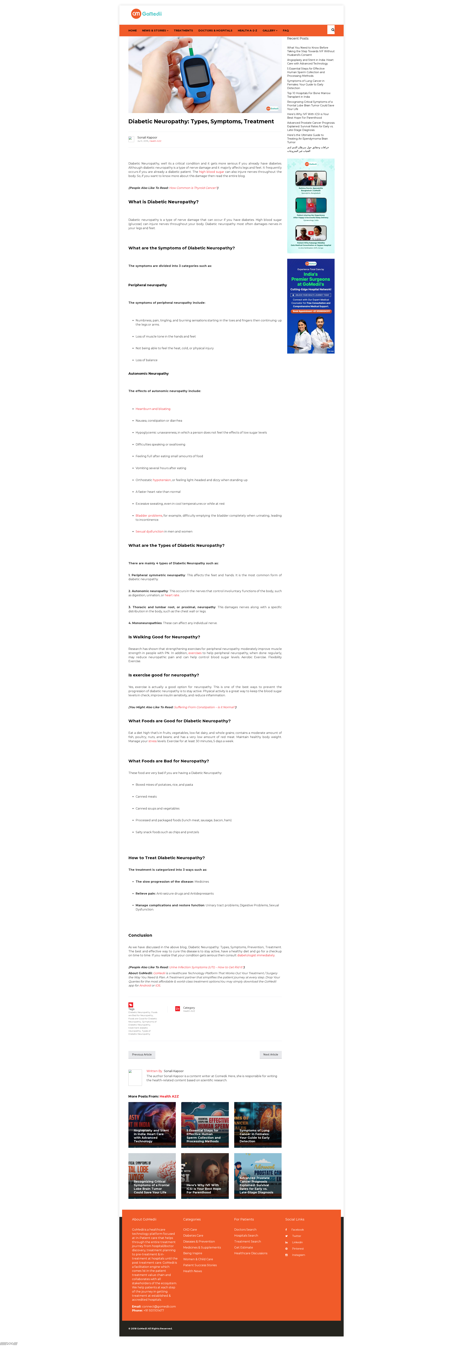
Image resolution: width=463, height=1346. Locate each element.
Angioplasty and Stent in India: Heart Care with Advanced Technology (151, 1136)
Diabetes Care (193, 1235)
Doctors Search (245, 1229)
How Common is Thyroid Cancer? (193, 188)
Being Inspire (192, 1253)
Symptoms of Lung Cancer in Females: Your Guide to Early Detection (255, 1136)
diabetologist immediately (256, 955)
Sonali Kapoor (147, 137)
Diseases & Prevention (199, 1241)
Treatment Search (247, 1241)
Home (132, 30)
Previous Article (142, 1054)
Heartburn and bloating (153, 409)
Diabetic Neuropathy (139, 1012)
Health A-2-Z (247, 30)
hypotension (162, 480)
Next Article (270, 1054)
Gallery (269, 30)
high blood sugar (211, 172)
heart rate (172, 595)
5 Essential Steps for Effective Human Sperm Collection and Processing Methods (204, 1136)
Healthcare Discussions (250, 1253)
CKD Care (190, 1229)
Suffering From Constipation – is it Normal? (204, 707)
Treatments (183, 30)
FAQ (286, 30)
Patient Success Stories (200, 1265)
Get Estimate (243, 1247)
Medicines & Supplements (202, 1247)
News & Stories (154, 30)
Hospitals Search (246, 1235)
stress (152, 741)
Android (145, 985)
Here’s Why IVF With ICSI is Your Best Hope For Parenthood (308, 115)
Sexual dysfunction (150, 531)
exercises (194, 653)
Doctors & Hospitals (215, 30)
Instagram (298, 1255)
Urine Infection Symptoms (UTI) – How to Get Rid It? (206, 967)
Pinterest (298, 1248)
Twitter (296, 1236)
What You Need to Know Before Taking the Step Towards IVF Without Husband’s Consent (311, 51)
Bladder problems (149, 515)
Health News (192, 1271)
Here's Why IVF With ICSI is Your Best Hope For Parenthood (204, 1188)
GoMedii (159, 973)
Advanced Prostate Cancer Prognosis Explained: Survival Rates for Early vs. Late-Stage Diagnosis (256, 1185)
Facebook (297, 1229)
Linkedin (297, 1242)
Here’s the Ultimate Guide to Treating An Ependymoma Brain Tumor (307, 138)
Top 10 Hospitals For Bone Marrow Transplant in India (308, 95)
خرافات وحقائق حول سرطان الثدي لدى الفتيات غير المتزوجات (308, 149)
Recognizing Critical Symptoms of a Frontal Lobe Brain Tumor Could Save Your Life (151, 1187)
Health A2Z (155, 141)
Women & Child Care (198, 1259)
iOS (157, 985)
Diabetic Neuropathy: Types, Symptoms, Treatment (201, 121)
